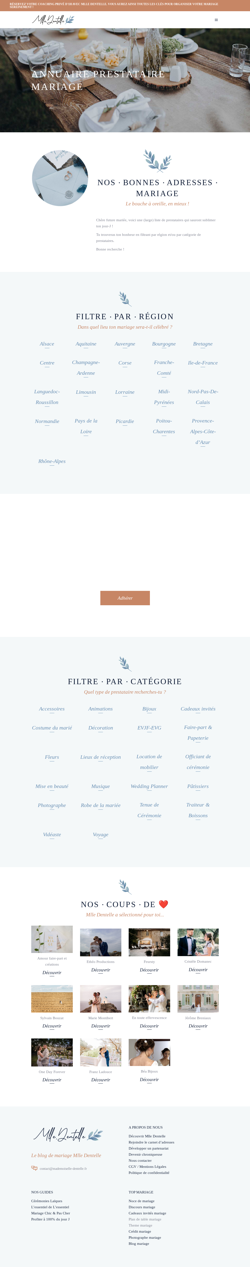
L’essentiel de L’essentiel (50, 1207)
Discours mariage (142, 1207)
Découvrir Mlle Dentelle (147, 1136)
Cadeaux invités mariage (147, 1213)
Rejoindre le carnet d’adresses (151, 1142)
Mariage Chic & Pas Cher (50, 1213)
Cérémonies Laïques (46, 1201)
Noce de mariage (142, 1201)
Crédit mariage (140, 1231)
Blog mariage (139, 1244)
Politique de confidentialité (149, 1173)
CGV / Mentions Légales (147, 1167)
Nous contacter (140, 1160)
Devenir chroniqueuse (145, 1154)
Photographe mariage (145, 1237)
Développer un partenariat (148, 1148)
